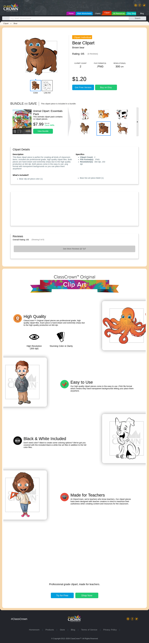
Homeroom (35, 630)
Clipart (5, 23)
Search (137, 18)
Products (51, 630)
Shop (86, 595)
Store (64, 630)
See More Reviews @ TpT (74, 249)
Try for (62, 595)
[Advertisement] (74, 208)
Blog (74, 630)
